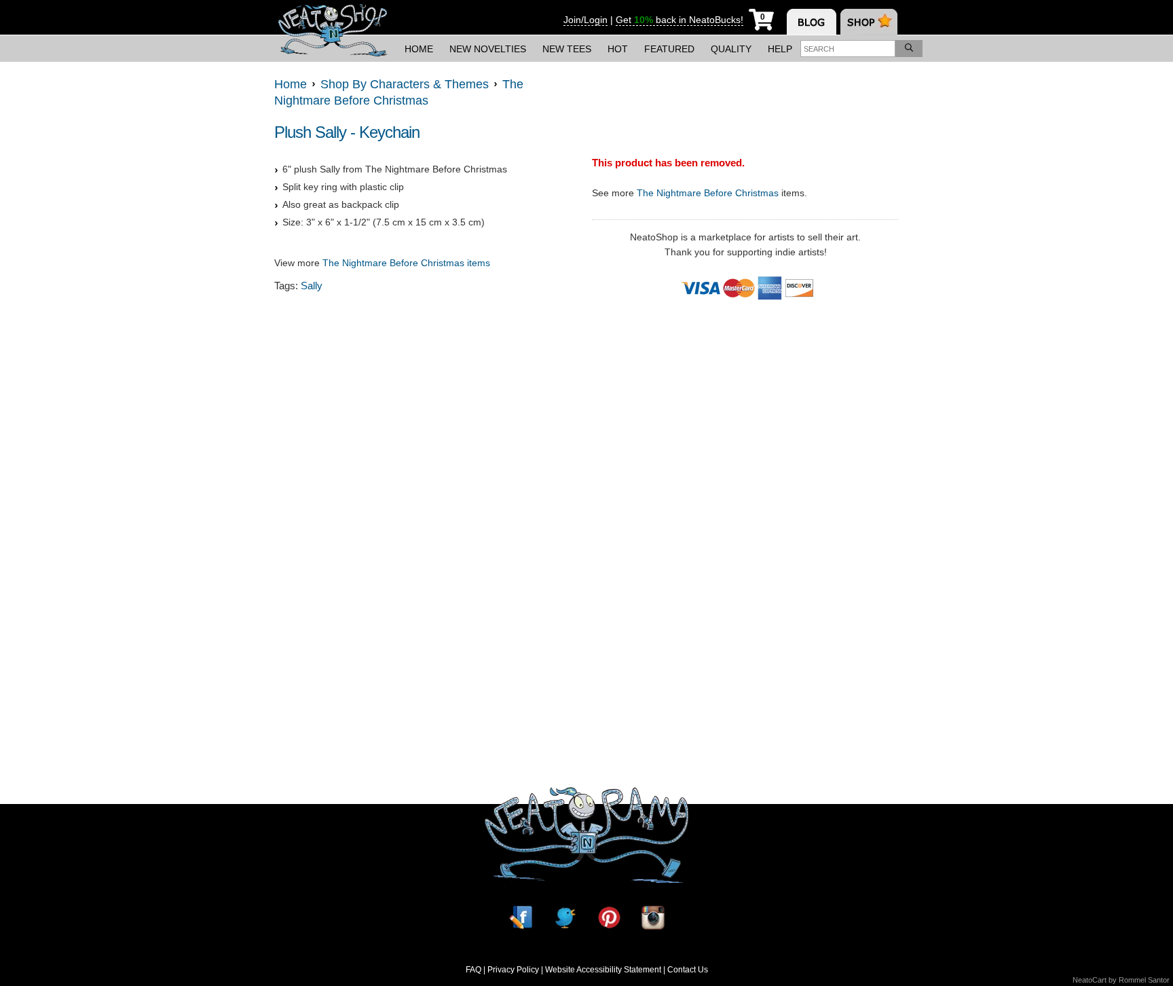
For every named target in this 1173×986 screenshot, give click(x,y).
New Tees (566, 48)
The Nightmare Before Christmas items (406, 262)
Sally (311, 285)
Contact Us (687, 969)
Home (419, 48)
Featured (669, 48)
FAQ (473, 969)
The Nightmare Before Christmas (708, 192)
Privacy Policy (513, 969)
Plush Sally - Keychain (347, 132)
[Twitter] (564, 917)
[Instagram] (653, 917)
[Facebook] (520, 917)
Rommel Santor (1144, 980)
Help (780, 48)
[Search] (909, 48)
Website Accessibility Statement (603, 969)
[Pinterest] (608, 917)
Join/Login (585, 19)
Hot (618, 48)
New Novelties (487, 48)
